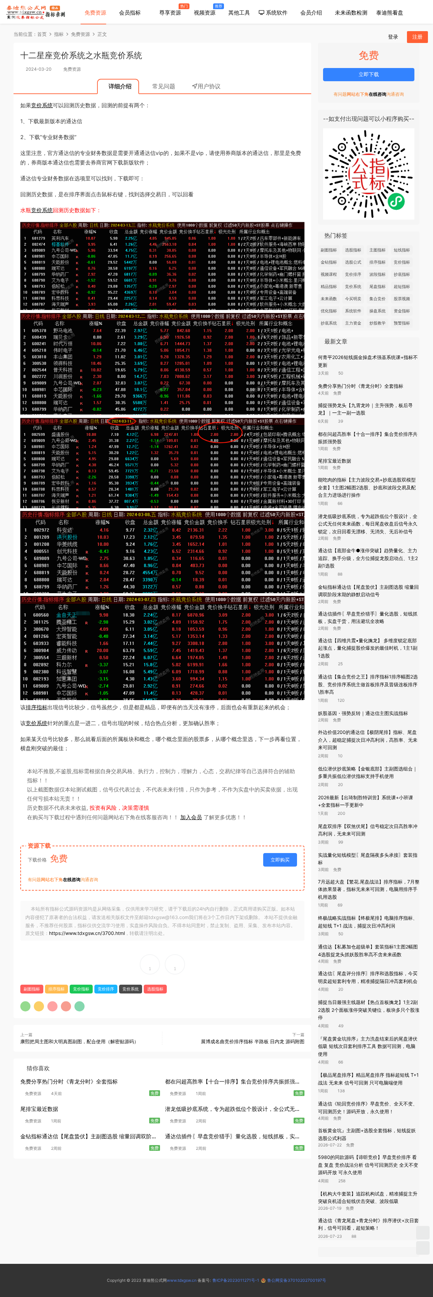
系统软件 (276, 12)
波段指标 (377, 274)
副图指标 (32, 988)
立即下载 (369, 74)
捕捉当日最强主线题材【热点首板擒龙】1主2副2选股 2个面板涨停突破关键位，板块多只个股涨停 (368, 1009)
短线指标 (402, 249)
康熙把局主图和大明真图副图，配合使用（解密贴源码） (79, 1041)
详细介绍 (120, 86)
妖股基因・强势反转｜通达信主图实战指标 (363, 713)
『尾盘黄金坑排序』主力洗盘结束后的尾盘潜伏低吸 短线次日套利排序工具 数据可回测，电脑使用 (367, 1046)
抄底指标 (402, 274)
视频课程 (329, 274)
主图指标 (377, 249)
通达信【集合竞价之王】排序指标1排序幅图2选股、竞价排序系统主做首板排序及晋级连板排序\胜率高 (368, 684)
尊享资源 (171, 10)
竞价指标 (81, 988)
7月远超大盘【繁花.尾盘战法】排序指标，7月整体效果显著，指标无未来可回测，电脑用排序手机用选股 (368, 889)
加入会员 (191, 817)
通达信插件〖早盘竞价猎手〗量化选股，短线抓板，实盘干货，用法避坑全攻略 (232, 1137)
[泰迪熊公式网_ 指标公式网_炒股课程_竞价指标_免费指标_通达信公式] (35, 12)
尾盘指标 (377, 286)
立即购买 (280, 860)
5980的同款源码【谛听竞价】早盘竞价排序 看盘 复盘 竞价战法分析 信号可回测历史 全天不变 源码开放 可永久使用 (368, 1164)
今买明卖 (353, 298)
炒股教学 (377, 323)
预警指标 (402, 323)
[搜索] (376, 36)
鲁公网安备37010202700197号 (296, 1280)
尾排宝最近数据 (39, 1108)
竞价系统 (42, 105)
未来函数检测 (351, 12)
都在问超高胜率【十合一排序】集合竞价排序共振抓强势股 (232, 1082)
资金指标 (402, 310)
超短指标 (402, 286)
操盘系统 (377, 310)
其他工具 (239, 12)
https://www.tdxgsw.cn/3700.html (87, 933)
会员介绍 (311, 12)
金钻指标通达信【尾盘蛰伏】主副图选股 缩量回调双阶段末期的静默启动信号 (88, 1137)
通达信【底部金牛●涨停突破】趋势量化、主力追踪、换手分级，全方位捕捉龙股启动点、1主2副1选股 (368, 557)
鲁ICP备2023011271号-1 (235, 1280)
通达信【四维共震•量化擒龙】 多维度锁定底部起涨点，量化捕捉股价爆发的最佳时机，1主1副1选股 (367, 648)
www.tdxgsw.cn (182, 1280)
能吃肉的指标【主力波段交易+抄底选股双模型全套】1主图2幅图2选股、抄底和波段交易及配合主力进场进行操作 (367, 487)
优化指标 (329, 310)
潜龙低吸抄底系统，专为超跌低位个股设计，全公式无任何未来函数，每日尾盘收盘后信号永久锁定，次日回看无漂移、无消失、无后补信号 (232, 1109)
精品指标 (329, 286)
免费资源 (95, 12)
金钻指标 (329, 262)
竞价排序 (106, 988)
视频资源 (207, 10)
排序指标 (36, 707)
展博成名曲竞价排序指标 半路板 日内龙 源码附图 (252, 1041)
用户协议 (209, 86)
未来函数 (329, 298)
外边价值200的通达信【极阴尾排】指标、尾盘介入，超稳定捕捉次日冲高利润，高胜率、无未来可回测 (367, 739)
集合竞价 (377, 298)
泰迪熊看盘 (389, 12)
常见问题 (163, 86)
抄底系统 (329, 323)
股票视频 (402, 298)
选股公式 (353, 262)
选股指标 (155, 988)
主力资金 (353, 323)
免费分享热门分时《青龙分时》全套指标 (69, 1081)
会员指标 (130, 12)
